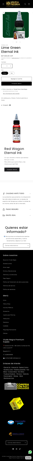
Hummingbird (8, 376)
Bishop (16, 376)
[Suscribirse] (28, 245)
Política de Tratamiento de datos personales (15, 282)
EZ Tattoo (21, 371)
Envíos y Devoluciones (9, 271)
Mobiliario (6, 322)
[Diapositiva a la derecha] (20, 42)
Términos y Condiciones (10, 274)
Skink (21, 376)
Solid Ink (26, 374)
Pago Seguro (6, 278)
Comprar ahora (16, 83)
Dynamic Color (8, 369)
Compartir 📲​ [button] (7, 105)
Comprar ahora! (12, 169)
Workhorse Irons (9, 378)
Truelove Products (9, 374)
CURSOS (5, 326)
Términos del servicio (9, 285)
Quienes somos (7, 263)
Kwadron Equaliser (20, 369)
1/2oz (4, 73)
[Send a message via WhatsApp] (30, 452)
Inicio (4, 300)
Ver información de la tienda (11, 93)
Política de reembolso (9, 289)
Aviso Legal (6, 267)
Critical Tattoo (12, 371)
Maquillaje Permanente (9, 329)
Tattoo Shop (6, 304)
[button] (3, 4)
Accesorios (6, 311)
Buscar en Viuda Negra (9, 260)
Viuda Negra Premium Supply (13, 456)
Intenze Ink (15, 367)
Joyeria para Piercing (9, 315)
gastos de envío (15, 57)
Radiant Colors (23, 367)
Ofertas (5, 333)
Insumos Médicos (8, 307)
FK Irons (19, 374)
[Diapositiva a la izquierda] (13, 42)
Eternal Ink (7, 367)
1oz (12, 73)
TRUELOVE (6, 318)
